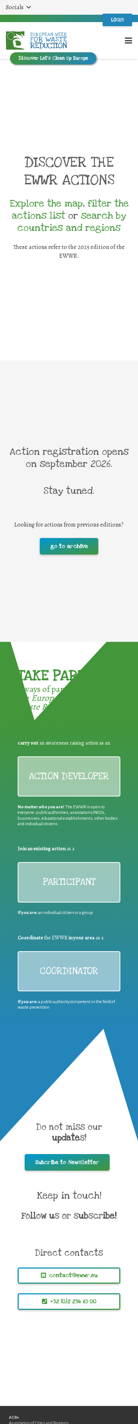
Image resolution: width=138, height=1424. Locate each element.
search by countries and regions (71, 222)
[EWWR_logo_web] (36, 40)
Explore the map (46, 203)
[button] (18, 7)
